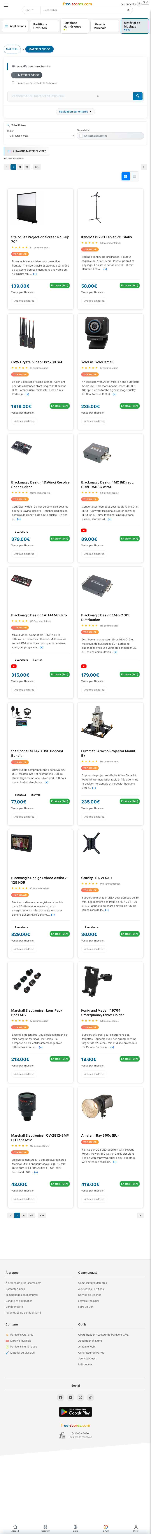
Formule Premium (88, 1300)
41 (27, 167)
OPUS (106, 1531)
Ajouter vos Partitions (91, 1288)
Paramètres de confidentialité (23, 1312)
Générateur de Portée (91, 1352)
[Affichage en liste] (134, 176)
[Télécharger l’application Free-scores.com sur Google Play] (75, 1412)
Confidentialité (14, 1306)
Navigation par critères (73, 111)
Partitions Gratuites (21, 1334)
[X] (80, 1397)
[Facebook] (60, 1397)
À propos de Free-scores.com (23, 1282)
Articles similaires (24, 300)
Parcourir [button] (45, 1531)
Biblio (75, 1531)
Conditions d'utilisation (19, 1300)
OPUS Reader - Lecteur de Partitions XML (103, 1334)
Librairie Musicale (20, 1340)
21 (20, 167)
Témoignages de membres (22, 1294)
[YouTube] (70, 1397)
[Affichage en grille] (126, 176)
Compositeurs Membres (92, 1282)
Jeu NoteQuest (87, 1358)
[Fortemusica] (62, 1435)
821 (37, 167)
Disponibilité (83, 130)
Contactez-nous (15, 1288)
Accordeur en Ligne (90, 1340)
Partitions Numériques (23, 1346)
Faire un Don (85, 1306)
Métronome (85, 1364)
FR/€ (145, 2)
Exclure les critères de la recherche (37, 83)
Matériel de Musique (22, 1352)
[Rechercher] (128, 10)
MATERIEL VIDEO (28, 75)
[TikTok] (90, 1397)
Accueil (15, 1531)
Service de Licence (89, 1294)
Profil (135, 1531)
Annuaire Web (86, 1346)
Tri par (10, 130)
